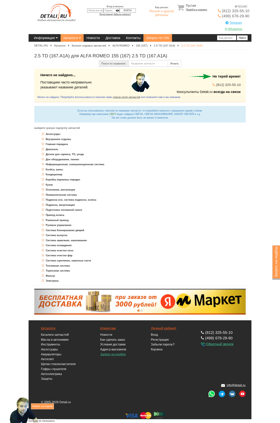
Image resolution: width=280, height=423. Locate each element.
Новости (93, 38)
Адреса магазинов (113, 349)
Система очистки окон (59, 250)
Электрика (51, 280)
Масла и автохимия (55, 339)
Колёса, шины (54, 169)
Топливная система (57, 265)
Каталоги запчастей (55, 334)
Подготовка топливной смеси (63, 209)
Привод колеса (54, 215)
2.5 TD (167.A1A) (164, 45)
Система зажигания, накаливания (66, 240)
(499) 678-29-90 (235, 16)
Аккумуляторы (51, 354)
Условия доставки (113, 344)
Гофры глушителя (53, 369)
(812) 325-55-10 (235, 11)
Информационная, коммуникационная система (74, 164)
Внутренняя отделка (58, 139)
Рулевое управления (58, 225)
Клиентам (108, 328)
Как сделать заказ (112, 339)
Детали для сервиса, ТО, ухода (64, 154)
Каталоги (71, 38)
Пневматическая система (61, 194)
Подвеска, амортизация (60, 204)
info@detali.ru (236, 385)
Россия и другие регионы (162, 13)
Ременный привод (57, 220)
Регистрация (106, 14)
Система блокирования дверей (64, 230)
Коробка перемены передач (62, 179)
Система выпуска (56, 235)
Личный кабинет (163, 328)
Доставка (113, 38)
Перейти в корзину (196, 9)
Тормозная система (57, 270)
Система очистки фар (58, 255)
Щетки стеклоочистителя (58, 364)
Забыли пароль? (122, 14)
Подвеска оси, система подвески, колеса (70, 199)
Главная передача (56, 144)
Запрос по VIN (157, 38)
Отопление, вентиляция (60, 189)
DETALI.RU (41, 45)
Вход (154, 334)
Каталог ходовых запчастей (89, 45)
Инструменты (50, 344)
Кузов (49, 184)
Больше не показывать (42, 420)
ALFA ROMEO (121, 45)
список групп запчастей (126, 97)
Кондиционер (53, 174)
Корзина (156, 349)
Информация (45, 38)
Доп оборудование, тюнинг (62, 159)
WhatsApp (234, 29)
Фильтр (50, 275)
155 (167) (142, 45)
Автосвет (47, 359)
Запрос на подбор (113, 354)
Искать (174, 63)
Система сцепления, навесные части (68, 260)
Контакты (133, 38)
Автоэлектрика (51, 374)
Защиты (46, 378)
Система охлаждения (58, 245)
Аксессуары (52, 134)
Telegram (235, 22)
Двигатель (51, 149)
